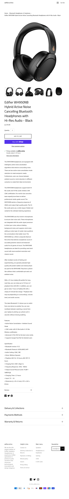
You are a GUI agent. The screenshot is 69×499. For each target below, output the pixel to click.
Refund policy (24, 459)
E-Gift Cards (39, 462)
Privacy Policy (24, 465)
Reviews (6, 390)
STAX (37, 459)
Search (22, 462)
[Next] (60, 52)
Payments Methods (13, 414)
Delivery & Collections (14, 408)
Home (6, 13)
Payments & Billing (25, 456)
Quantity (6, 130)
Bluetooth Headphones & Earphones (20, 13)
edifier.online (8, 3)
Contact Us (23, 447)
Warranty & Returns (13, 421)
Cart (62, 3)
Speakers (38, 447)
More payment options (18, 146)
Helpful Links (24, 444)
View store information (12, 155)
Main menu (39, 444)
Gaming (38, 456)
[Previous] (9, 52)
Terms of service (24, 468)
